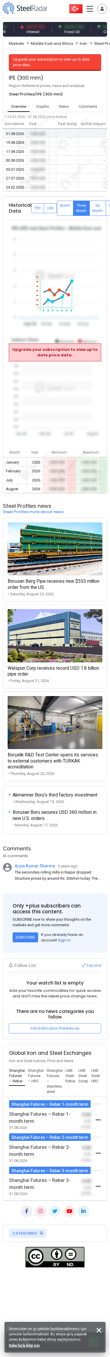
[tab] (17, 1076)
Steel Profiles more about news (33, 512)
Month (65, 206)
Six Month (97, 208)
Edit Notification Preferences (55, 1028)
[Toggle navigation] (102, 9)
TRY (37, 208)
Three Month (81, 208)
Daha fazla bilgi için (24, 1346)
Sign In (64, 940)
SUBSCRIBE (25, 937)
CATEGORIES (25, 1233)
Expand (93, 965)
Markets (16, 43)
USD (50, 208)
